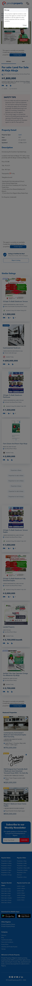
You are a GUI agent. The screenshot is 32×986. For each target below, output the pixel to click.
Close (24, 25)
